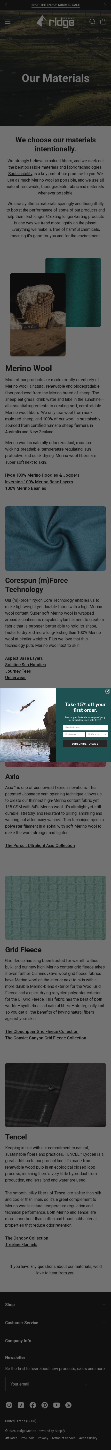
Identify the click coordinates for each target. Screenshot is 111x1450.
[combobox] (96, 734)
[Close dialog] (108, 691)
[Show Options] (105, 734)
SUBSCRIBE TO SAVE (85, 743)
